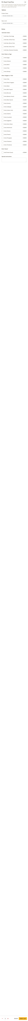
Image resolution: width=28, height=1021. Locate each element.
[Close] (25, 2)
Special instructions (7, 156)
